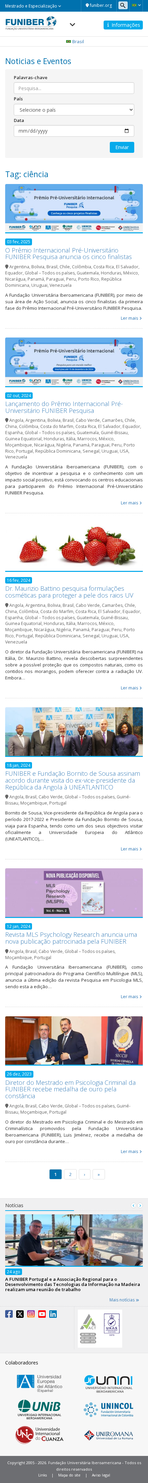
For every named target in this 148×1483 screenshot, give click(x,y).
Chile (65, 267)
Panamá (36, 279)
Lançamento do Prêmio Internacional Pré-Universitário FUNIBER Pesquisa (64, 407)
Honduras (111, 273)
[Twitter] (20, 1315)
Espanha (14, 433)
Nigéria (63, 445)
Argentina (19, 267)
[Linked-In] (53, 1315)
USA (124, 451)
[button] (136, 5)
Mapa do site (69, 1475)
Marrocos (87, 439)
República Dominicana (58, 451)
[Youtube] (42, 1315)
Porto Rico (88, 279)
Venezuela (61, 285)
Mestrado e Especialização (31, 6)
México (130, 273)
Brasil (51, 267)
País (18, 99)
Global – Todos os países (50, 273)
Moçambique (18, 445)
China (11, 426)
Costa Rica (103, 267)
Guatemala (88, 273)
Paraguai (55, 279)
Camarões (112, 420)
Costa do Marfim (56, 426)
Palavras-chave (30, 77)
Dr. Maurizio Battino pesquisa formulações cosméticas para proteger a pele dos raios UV (69, 591)
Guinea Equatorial (23, 439)
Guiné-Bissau (114, 433)
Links (42, 1475)
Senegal (91, 451)
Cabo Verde (88, 420)
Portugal (24, 451)
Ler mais (129, 318)
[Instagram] (31, 1315)
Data (19, 120)
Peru (71, 279)
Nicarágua (15, 279)
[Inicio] (31, 21)
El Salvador (127, 267)
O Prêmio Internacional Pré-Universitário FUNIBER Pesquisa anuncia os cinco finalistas (68, 253)
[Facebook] (9, 1315)
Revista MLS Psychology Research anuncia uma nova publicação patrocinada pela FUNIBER (71, 937)
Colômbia (81, 267)
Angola (16, 420)
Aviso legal (101, 1475)
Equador (14, 273)
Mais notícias (122, 1300)
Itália (70, 439)
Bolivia (37, 267)
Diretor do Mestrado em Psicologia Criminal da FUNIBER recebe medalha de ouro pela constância (70, 1089)
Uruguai (39, 285)
